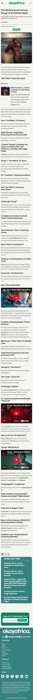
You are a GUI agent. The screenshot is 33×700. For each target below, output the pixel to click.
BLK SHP (3, 255)
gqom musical (25, 431)
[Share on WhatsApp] (19, 29)
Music (4, 646)
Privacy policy (6, 665)
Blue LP (6, 197)
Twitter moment (18, 205)
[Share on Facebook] (13, 29)
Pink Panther (9, 475)
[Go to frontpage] (16, 3)
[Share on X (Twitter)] (16, 29)
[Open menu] (2, 3)
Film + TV (5, 648)
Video (4, 652)
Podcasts (5, 654)
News (3, 644)
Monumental (28, 157)
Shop (3, 656)
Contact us (5, 663)
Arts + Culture (6, 650)
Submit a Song (6, 667)
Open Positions (6, 669)
